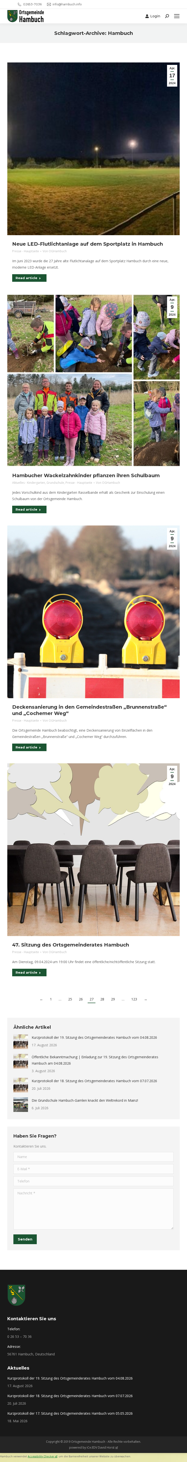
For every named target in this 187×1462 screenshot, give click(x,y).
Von (55, 251)
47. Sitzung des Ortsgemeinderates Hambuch (70, 945)
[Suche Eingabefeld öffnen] (167, 16)
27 (92, 999)
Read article (26, 278)
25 (70, 999)
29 (113, 999)
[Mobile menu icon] (177, 16)
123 (134, 999)
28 (102, 999)
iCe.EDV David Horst (100, 1447)
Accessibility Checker (41, 1456)
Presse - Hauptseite (25, 251)
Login (155, 16)
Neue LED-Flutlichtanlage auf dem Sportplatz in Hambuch (87, 244)
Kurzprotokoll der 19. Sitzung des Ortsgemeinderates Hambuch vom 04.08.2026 (94, 1037)
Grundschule (55, 483)
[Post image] (20, 1041)
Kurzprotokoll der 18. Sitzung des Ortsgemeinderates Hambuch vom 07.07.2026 (94, 1081)
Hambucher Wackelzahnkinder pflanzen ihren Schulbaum (86, 475)
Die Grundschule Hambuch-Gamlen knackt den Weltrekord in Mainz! (85, 1100)
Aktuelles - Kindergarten (28, 483)
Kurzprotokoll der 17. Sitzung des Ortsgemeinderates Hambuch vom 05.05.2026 (70, 1413)
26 (81, 999)
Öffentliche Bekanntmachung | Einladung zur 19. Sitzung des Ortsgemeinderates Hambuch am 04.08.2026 (95, 1060)
